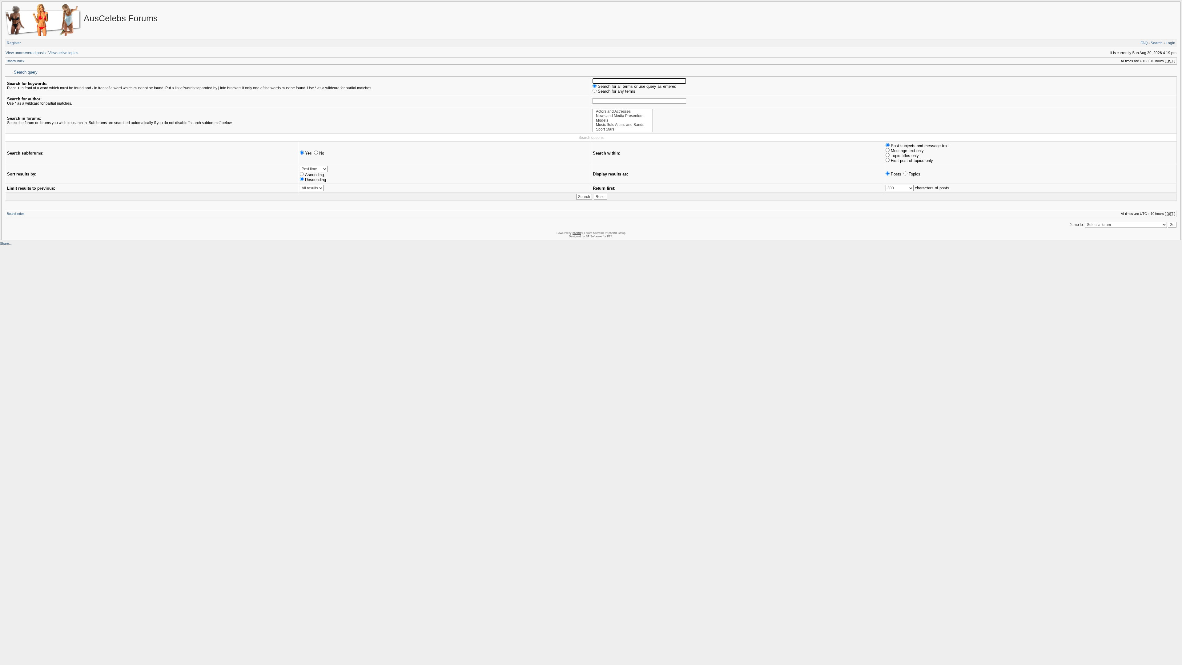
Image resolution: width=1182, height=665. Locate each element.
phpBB (577, 233)
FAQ (1144, 43)
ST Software (594, 236)
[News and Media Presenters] (622, 116)
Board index (16, 61)
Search (1157, 43)
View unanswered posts (26, 53)
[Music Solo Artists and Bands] (622, 125)
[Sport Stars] (622, 129)
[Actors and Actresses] (622, 111)
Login (1170, 43)
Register (14, 43)
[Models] (622, 120)
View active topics (63, 53)
